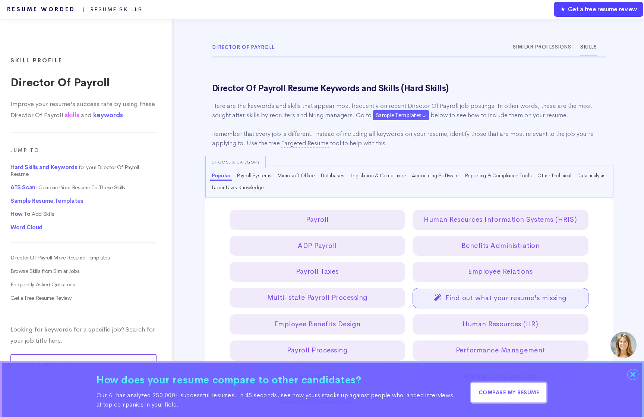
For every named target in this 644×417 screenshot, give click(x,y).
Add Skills (32, 214)
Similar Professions (542, 47)
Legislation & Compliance (378, 175)
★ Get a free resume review (598, 9)
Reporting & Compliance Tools (498, 175)
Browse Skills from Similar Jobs (45, 271)
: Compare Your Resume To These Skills (67, 187)
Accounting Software (435, 175)
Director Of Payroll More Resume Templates (60, 257)
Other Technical (554, 175)
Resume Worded (75, 9)
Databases (332, 175)
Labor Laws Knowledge (238, 187)
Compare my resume (509, 392)
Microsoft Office (296, 175)
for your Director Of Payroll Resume (74, 170)
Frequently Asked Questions (42, 284)
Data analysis (591, 175)
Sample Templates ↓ (401, 115)
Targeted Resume (305, 143)
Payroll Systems (254, 175)
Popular (221, 175)
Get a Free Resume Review (41, 298)
